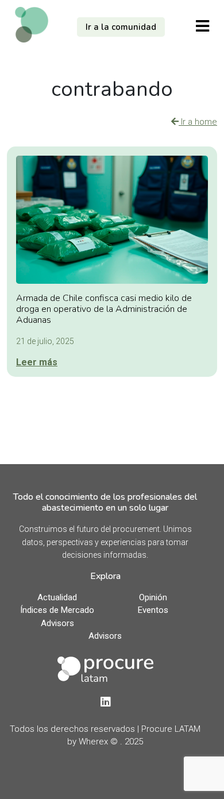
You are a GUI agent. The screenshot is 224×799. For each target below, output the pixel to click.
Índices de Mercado (57, 610)
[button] (121, 27)
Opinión (153, 597)
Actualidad (57, 597)
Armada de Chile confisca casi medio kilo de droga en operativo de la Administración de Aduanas (104, 309)
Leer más (36, 362)
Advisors (57, 623)
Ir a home (198, 122)
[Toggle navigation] (202, 26)
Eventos (153, 610)
